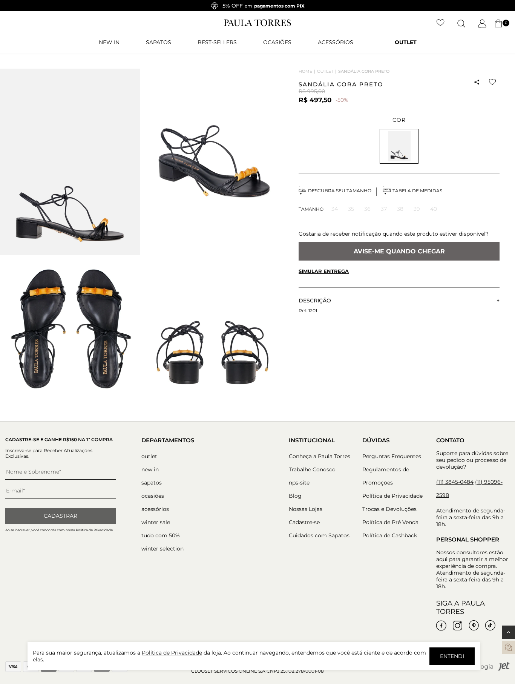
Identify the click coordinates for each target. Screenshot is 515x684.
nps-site (299, 482)
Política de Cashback (389, 535)
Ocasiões (277, 42)
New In (109, 42)
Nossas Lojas (305, 509)
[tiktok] (490, 625)
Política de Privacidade (392, 495)
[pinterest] (474, 625)
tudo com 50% (160, 535)
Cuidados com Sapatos (319, 535)
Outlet (406, 42)
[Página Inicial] (257, 24)
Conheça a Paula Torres (319, 456)
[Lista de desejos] (440, 23)
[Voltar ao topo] (508, 632)
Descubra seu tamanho (339, 190)
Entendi (452, 656)
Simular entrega (324, 271)
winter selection (162, 548)
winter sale (155, 522)
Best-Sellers (217, 42)
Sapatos (158, 42)
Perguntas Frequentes (391, 456)
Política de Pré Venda (390, 522)
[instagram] (457, 625)
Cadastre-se (304, 522)
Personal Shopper (467, 539)
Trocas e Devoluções (389, 509)
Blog (295, 495)
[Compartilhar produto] (477, 82)
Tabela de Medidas (417, 190)
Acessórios (335, 42)
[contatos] (508, 647)
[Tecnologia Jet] (485, 669)
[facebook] (441, 625)
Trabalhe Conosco (312, 469)
